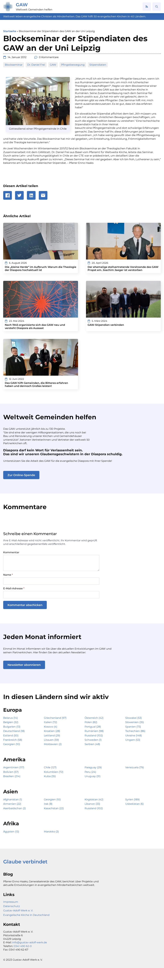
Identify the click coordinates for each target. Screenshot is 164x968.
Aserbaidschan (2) (14, 808)
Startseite (9, 31)
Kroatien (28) (52, 731)
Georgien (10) (11, 744)
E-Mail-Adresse (13, 588)
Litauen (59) (51, 739)
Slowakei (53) (133, 717)
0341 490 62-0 (23, 946)
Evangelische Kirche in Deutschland (26, 915)
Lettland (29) (52, 735)
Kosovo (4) (50, 726)
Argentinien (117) (13, 767)
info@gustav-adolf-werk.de (29, 942)
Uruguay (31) (92, 776)
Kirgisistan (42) (94, 799)
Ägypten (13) (11, 831)
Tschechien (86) (135, 731)
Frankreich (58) (12, 739)
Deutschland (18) (14, 731)
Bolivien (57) (11, 771)
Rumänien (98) (94, 731)
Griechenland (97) (55, 717)
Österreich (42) (94, 717)
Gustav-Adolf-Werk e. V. (18, 910)
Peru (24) (90, 771)
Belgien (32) (10, 722)
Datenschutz (11, 906)
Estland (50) (10, 735)
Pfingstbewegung (73, 64)
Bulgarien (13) (11, 726)
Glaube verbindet (25, 862)
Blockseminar (13, 64)
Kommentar (11, 552)
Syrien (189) (132, 799)
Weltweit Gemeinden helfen (34, 9)
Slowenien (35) (134, 722)
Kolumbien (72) (53, 771)
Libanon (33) (92, 803)
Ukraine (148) (133, 735)
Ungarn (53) (132, 739)
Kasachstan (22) (54, 808)
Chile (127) (50, 767)
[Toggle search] (156, 6)
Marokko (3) (51, 831)
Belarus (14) (10, 717)
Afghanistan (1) (12, 799)
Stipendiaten (97, 64)
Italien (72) (50, 722)
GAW (22, 4)
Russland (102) (94, 735)
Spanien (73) (133, 726)
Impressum (10, 901)
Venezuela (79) (134, 767)
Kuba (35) (50, 776)
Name (8, 575)
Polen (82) (91, 722)
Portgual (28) (93, 726)
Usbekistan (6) (134, 803)
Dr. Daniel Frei (36, 64)
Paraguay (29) (93, 767)
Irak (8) (48, 803)
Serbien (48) (92, 744)
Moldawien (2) (53, 744)
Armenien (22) (12, 803)
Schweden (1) (93, 739)
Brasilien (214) (11, 776)
